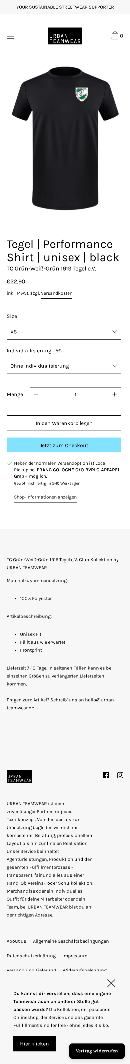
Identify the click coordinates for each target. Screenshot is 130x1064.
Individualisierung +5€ (34, 350)
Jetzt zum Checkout (64, 445)
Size (12, 316)
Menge (15, 394)
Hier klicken (34, 1043)
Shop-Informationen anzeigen (45, 497)
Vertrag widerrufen (97, 1051)
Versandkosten (56, 293)
